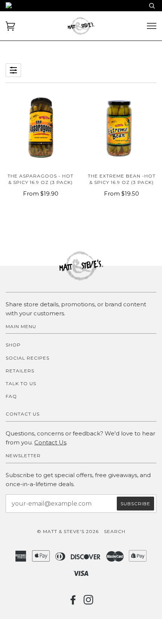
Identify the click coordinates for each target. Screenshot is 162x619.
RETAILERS (20, 371)
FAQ (11, 396)
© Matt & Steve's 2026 (68, 531)
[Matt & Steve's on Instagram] (89, 602)
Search (114, 531)
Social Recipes (27, 358)
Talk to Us (21, 383)
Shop (13, 345)
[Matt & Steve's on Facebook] (73, 602)
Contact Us (50, 442)
